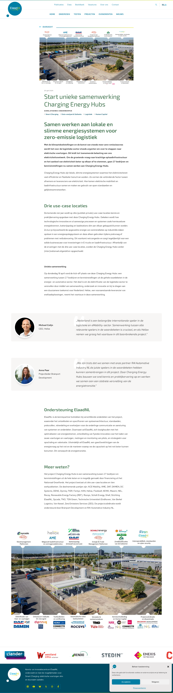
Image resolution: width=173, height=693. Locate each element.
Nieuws (119, 14)
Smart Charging (52, 114)
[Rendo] (47, 655)
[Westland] (15, 655)
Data (69, 4)
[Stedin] (80, 655)
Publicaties (59, 4)
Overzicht (47, 27)
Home (52, 14)
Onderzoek (64, 14)
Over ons (104, 4)
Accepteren (126, 682)
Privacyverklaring (139, 688)
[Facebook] (58, 686)
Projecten (89, 14)
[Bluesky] (40, 686)
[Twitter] (46, 686)
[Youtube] (33, 686)
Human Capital (101, 114)
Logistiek (88, 114)
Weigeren (155, 682)
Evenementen (106, 14)
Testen (77, 14)
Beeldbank (79, 4)
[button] (168, 666)
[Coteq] (144, 655)
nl (163, 5)
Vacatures (92, 4)
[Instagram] (52, 686)
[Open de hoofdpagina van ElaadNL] (14, 9)
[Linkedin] (27, 686)
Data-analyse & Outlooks (71, 114)
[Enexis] (112, 655)
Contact (115, 4)
